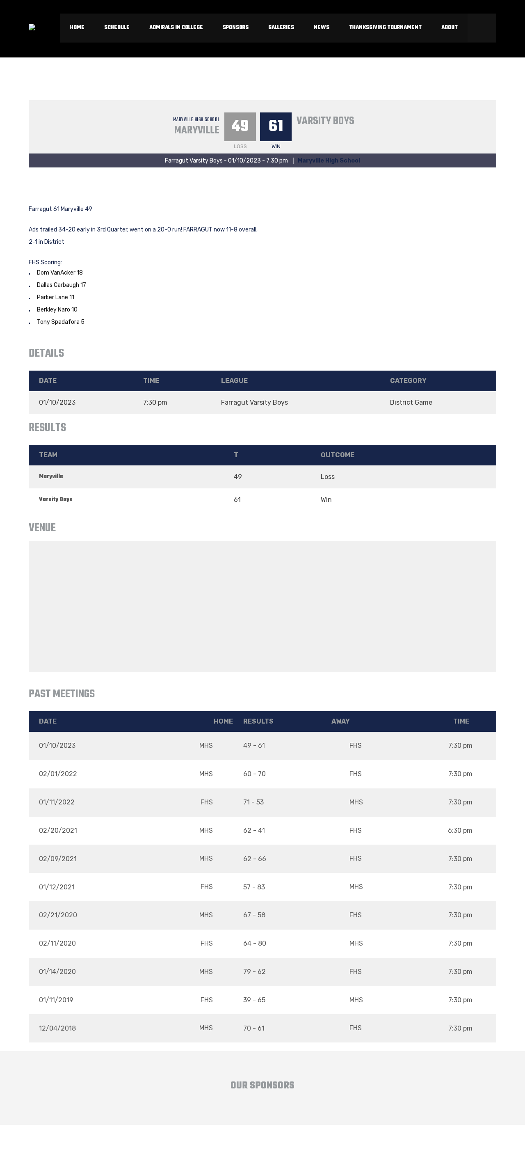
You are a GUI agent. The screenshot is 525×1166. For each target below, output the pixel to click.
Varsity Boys (325, 121)
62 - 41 (254, 830)
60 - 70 (254, 774)
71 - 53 (253, 802)
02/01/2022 (58, 774)
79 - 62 (254, 972)
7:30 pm (460, 745)
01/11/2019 (56, 1000)
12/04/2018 (57, 1028)
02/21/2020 (58, 915)
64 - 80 (254, 943)
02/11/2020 (57, 943)
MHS (207, 745)
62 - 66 (254, 859)
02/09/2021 (58, 859)
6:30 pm (460, 830)
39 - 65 (254, 1000)
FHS (355, 745)
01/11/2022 (57, 802)
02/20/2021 (58, 830)
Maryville (196, 130)
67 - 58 (254, 915)
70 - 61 (254, 1028)
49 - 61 (254, 745)
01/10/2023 (57, 745)
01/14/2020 (57, 972)
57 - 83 (254, 887)
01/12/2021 (57, 887)
